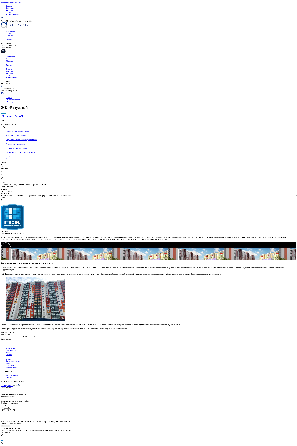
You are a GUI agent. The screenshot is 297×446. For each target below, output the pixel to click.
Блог (7, 37)
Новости (9, 6)
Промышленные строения (16, 137)
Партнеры (10, 8)
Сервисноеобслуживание (11, 366)
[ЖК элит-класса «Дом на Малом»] (148, 344)
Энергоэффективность (14, 14)
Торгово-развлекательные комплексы (20, 153)
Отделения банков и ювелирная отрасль (21, 141)
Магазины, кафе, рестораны (17, 149)
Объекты (9, 35)
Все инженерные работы (11, 2)
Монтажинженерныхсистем (11, 357)
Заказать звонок (12, 375)
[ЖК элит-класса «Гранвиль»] (148, 113)
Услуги (8, 33)
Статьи (8, 12)
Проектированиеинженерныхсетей (12, 350)
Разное (8, 157)
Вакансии (9, 10)
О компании (10, 31)
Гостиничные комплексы (15, 145)
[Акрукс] (14, 27)
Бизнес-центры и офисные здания (19, 132)
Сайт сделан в (7, 386)
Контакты (9, 40)
